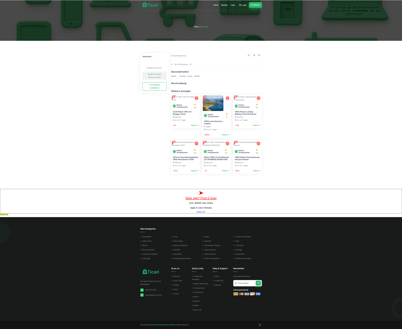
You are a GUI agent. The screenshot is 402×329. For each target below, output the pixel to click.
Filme (175, 237)
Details (194, 125)
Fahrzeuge (146, 258)
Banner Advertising (201, 284)
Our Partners (198, 292)
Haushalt (176, 250)
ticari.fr (196, 305)
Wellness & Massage (243, 258)
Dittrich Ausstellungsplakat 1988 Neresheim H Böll (185, 158)
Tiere (237, 241)
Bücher (145, 245)
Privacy (176, 294)
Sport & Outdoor (210, 250)
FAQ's (216, 276)
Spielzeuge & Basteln (212, 245)
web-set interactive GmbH (163, 325)
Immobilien (177, 254)
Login (233, 5)
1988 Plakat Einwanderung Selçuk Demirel (247, 158)
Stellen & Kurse (210, 254)
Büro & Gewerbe (148, 250)
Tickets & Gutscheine (243, 237)
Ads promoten (199, 288)
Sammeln (207, 241)
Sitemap (217, 285)
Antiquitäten (146, 237)
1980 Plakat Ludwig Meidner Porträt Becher (245, 113)
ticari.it (196, 297)
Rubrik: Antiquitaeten (182, 106)
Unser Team (177, 281)
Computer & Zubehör (150, 254)
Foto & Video (178, 241)
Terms (175, 289)
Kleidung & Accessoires (182, 258)
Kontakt (176, 285)
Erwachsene (239, 254)
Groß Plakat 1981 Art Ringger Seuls (182, 113)
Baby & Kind (146, 241)
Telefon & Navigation (212, 258)
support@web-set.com (153, 295)
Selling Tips (219, 281)
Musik (206, 237)
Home (216, 5)
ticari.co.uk (197, 310)
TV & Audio (239, 245)
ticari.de (196, 301)
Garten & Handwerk (180, 245)
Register (224, 5)
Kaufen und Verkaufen (197, 277)
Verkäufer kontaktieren (155, 86)
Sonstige (238, 250)
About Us (176, 276)
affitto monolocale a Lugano (213, 122)
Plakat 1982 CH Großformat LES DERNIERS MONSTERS (216, 158)
